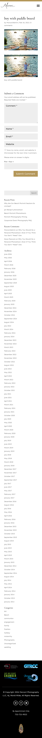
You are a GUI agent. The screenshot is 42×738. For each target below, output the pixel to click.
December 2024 (10, 308)
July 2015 (7, 544)
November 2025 (10, 279)
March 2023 (8, 347)
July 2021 (7, 394)
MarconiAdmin (12, 23)
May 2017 (8, 491)
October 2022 (9, 362)
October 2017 (9, 476)
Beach (6, 615)
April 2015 (8, 555)
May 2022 (8, 372)
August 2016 (9, 505)
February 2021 (9, 408)
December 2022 (10, 355)
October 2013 (9, 598)
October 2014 (9, 570)
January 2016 (9, 523)
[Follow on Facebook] (21, 703)
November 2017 (10, 473)
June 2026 (8, 254)
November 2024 (10, 311)
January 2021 (9, 412)
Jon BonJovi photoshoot (13, 210)
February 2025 (9, 301)
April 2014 (8, 587)
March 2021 (8, 405)
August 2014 (9, 577)
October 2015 (9, 534)
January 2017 (9, 498)
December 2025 (10, 276)
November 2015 (10, 530)
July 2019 (7, 440)
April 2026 (8, 261)
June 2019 (8, 444)
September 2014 (10, 573)
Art (5, 611)
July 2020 (7, 419)
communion (8, 618)
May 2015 (8, 552)
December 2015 (10, 526)
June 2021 (8, 398)
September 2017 (10, 480)
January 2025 (9, 304)
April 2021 (8, 401)
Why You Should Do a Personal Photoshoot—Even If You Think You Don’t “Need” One (20, 233)
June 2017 (8, 487)
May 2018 (8, 458)
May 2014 (8, 584)
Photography (9, 640)
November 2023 (10, 344)
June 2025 (8, 290)
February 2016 (9, 519)
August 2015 (9, 541)
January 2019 (9, 451)
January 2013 (9, 602)
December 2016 (10, 501)
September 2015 (10, 537)
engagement (9, 622)
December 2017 (10, 469)
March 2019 (8, 448)
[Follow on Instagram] (15, 703)
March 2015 (8, 559)
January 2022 (9, 387)
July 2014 (7, 580)
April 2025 (8, 294)
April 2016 (8, 516)
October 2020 (9, 415)
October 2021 (9, 390)
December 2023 (10, 340)
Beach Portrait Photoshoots (15, 213)
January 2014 (9, 595)
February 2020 (9, 433)
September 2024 (10, 319)
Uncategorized (10, 644)
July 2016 (7, 509)
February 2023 (9, 351)
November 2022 (10, 358)
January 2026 (9, 272)
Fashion (7, 629)
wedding (7, 647)
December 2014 (10, 566)
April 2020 (8, 426)
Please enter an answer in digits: (16, 157)
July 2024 (7, 326)
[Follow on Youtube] (26, 703)
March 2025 (8, 297)
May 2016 (8, 512)
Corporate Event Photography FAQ (18, 220)
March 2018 (8, 462)
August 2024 (9, 322)
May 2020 (8, 423)
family (6, 626)
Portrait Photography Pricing (15, 217)
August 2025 (9, 286)
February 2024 (9, 333)
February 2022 (9, 383)
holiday (7, 633)
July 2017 (7, 484)
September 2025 (10, 283)
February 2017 (9, 494)
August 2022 (9, 365)
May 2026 (8, 258)
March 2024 (8, 329)
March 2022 (8, 380)
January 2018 (9, 466)
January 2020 (9, 437)
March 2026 (8, 265)
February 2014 (9, 591)
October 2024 (9, 315)
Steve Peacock (9, 239)
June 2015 (8, 548)
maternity (8, 636)
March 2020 (8, 430)
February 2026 (9, 269)
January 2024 (9, 337)
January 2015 (9, 562)
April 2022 (8, 376)
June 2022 (8, 369)
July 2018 (7, 455)
